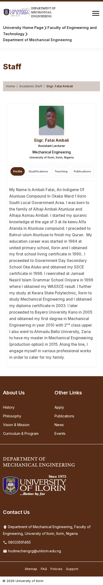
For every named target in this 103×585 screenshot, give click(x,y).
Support (72, 569)
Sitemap (31, 569)
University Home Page (23, 27)
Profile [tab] (17, 171)
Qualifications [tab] (38, 171)
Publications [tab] (82, 171)
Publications (64, 416)
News (59, 425)
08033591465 (19, 542)
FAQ (44, 569)
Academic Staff (30, 86)
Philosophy (12, 416)
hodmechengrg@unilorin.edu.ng (34, 551)
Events (60, 433)
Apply (59, 407)
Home (10, 86)
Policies (56, 569)
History (8, 407)
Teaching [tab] (61, 171)
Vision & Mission (16, 425)
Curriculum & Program (20, 433)
